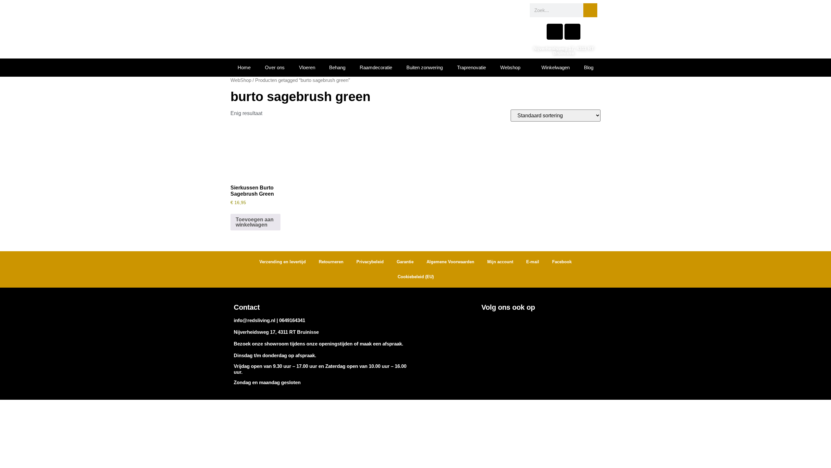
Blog (588, 67)
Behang (337, 67)
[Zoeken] (590, 10)
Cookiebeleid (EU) (416, 276)
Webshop (510, 67)
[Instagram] (572, 32)
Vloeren (307, 67)
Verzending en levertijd (282, 261)
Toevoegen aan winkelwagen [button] (255, 222)
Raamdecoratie (376, 67)
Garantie (405, 261)
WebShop (240, 80)
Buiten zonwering (424, 67)
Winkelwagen (555, 67)
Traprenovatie (471, 67)
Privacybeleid (370, 261)
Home (244, 67)
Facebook (562, 261)
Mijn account (500, 261)
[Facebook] (555, 32)
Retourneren (331, 261)
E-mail (532, 261)
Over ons (275, 67)
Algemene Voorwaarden (450, 261)
